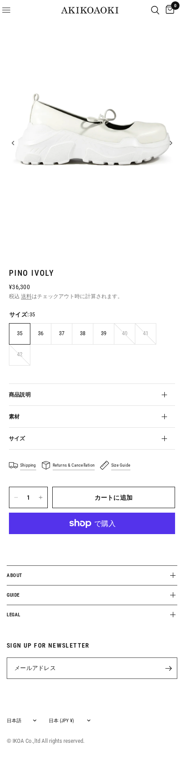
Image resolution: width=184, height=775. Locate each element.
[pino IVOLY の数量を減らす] (16, 497)
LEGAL (14, 615)
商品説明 (20, 395)
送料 (26, 296)
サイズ (17, 438)
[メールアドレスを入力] (168, 668)
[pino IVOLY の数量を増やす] (40, 497)
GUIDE (13, 595)
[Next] (171, 143)
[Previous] (13, 143)
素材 (14, 416)
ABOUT (14, 575)
